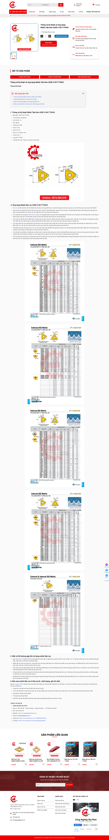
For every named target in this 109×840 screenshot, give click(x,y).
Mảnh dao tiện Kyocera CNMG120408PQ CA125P (36, 760)
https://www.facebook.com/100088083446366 (32, 718)
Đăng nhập (79, 4)
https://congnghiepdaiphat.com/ (27, 713)
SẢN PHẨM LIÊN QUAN (84, 77)
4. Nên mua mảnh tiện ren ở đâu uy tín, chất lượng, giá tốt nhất (28, 104)
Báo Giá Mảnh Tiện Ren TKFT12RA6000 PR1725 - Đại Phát (54, 760)
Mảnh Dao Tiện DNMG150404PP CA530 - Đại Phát (18, 760)
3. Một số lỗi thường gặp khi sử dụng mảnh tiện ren (26, 101)
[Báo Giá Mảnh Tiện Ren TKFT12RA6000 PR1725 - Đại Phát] (54, 749)
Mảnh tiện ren (34, 15)
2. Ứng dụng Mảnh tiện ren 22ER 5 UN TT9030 (25, 99)
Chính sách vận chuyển (60, 810)
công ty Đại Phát (19, 684)
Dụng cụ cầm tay (41, 807)
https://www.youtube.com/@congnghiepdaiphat (31, 720)
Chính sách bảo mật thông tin (62, 803)
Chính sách (71, 12)
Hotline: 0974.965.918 (93, 12)
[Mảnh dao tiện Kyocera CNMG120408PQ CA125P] (36, 749)
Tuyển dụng (52, 12)
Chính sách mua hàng (60, 813)
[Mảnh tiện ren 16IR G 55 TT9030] (90, 749)
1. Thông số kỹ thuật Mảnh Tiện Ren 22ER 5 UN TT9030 (27, 97)
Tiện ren (15, 208)
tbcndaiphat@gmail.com (19, 820)
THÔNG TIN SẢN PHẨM (54, 77)
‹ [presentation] (10, 753)
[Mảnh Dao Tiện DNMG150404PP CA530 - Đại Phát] (19, 749)
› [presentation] (98, 753)
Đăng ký (78, 5)
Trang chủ (32, 12)
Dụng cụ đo (40, 803)
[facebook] (86, 817)
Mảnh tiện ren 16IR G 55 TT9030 (88, 760)
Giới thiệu (42, 12)
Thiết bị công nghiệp (42, 810)
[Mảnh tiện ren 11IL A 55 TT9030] (72, 749)
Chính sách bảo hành (60, 807)
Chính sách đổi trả (59, 800)
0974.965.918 (16, 817)
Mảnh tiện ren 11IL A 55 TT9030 (71, 760)
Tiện (28, 15)
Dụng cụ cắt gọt (21, 15)
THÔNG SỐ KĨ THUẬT (25, 77)
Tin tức (62, 12)
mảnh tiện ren (32, 228)
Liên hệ (81, 12)
